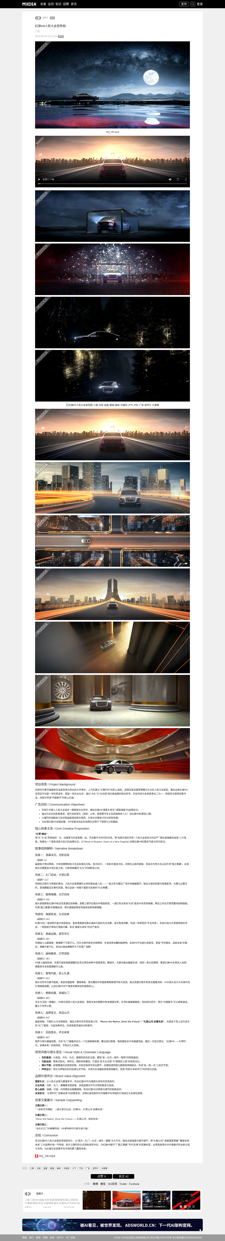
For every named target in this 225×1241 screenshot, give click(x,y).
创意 (43, 4)
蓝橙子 (45, 18)
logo (29, 4)
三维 (32, 1168)
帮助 (24, 1237)
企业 (52, 18)
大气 (74, 1168)
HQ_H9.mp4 (47, 1156)
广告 (37, 31)
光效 (39, 1168)
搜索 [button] (193, 4)
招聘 (66, 4)
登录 (200, 4)
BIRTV (60, 1237)
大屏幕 (104, 1168)
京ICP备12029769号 (161, 1237)
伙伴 (52, 1237)
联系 (38, 1237)
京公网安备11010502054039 (187, 1237)
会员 (51, 4)
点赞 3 (101, 1176)
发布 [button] (184, 4)
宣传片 (95, 1168)
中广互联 (70, 1237)
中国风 (67, 1168)
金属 (45, 1168)
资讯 (74, 4)
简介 (31, 1237)
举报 (45, 1237)
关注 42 (124, 1176)
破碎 (59, 1168)
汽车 (81, 1168)
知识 (58, 4)
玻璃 (52, 1168)
